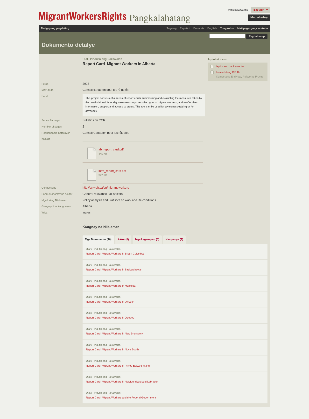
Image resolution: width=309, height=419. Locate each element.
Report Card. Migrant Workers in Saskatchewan (114, 269)
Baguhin (258, 9)
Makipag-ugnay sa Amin (252, 28)
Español (185, 28)
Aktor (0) (123, 239)
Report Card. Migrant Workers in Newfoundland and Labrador (122, 381)
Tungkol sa (227, 28)
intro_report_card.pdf (112, 171)
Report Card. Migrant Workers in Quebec (110, 317)
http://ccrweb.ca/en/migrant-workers (106, 187)
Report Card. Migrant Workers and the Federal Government (121, 397)
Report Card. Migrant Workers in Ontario (109, 301)
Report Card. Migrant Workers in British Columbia (115, 253)
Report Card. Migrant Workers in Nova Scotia (112, 349)
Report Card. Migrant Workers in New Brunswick (114, 333)
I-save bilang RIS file (228, 72)
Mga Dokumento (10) (98, 239)
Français (198, 28)
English (212, 28)
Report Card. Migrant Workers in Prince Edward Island (118, 365)
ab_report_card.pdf (111, 149)
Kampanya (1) (174, 239)
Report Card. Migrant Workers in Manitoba (110, 285)
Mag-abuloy (259, 17)
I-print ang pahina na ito (230, 66)
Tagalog (172, 28)
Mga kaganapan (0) (147, 239)
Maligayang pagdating (55, 28)
